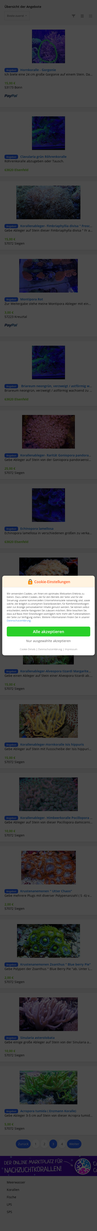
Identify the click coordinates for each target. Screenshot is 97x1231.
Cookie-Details (27, 649)
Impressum (71, 649)
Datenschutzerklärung (19, 620)
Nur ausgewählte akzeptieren (48, 641)
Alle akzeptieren (48, 631)
